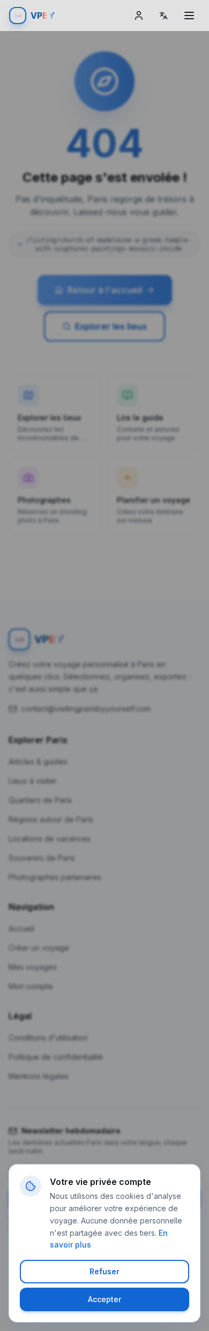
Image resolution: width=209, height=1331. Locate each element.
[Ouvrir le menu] (189, 15)
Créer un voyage (39, 947)
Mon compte (31, 986)
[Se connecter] (138, 15)
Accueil (21, 928)
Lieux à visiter (33, 780)
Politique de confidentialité (56, 1056)
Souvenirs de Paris (42, 857)
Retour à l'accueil (105, 290)
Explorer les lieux (111, 326)
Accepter (104, 1299)
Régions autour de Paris (51, 819)
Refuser (104, 1271)
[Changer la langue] (163, 15)
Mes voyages (33, 967)
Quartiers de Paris (40, 800)
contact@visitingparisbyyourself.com (86, 708)
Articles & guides (38, 761)
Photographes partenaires (55, 877)
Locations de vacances (50, 838)
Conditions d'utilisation (48, 1037)
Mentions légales (39, 1076)
